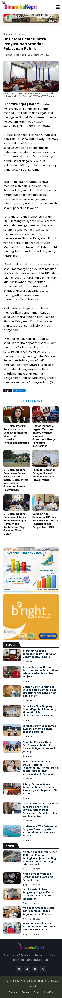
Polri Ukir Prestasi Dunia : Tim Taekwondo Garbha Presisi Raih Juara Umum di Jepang (39, 747)
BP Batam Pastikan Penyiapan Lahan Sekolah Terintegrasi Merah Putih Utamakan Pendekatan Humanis (16, 434)
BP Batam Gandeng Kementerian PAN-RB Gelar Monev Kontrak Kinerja (39, 653)
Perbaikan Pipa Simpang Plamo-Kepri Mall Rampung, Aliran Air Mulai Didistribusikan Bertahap (39, 711)
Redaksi (26, 992)
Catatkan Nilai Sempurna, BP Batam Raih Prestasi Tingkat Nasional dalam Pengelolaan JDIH (45, 520)
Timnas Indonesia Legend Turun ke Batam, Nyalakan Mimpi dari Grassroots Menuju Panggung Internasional (44, 436)
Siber (36, 992)
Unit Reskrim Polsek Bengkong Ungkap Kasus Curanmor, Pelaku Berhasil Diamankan (38, 894)
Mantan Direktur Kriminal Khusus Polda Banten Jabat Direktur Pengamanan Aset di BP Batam (39, 691)
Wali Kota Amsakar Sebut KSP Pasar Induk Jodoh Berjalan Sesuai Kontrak (38, 911)
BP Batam (20, 33)
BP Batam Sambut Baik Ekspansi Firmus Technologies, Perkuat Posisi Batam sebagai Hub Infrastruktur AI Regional (40, 768)
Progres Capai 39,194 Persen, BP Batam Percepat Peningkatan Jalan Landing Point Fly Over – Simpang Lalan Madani (40, 858)
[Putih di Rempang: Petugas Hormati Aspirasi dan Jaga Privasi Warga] (45, 458)
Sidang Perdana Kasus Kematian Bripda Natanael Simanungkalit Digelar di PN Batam (39, 789)
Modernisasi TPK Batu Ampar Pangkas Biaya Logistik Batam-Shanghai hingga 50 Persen (40, 831)
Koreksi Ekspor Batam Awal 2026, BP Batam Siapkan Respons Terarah (39, 728)
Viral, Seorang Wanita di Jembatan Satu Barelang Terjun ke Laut (37, 876)
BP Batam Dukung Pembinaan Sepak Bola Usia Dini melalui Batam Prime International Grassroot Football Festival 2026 (15, 480)
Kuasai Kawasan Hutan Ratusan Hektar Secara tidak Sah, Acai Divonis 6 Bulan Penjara (40, 672)
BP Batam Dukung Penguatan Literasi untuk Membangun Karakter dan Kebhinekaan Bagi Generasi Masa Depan (14, 524)
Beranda (8, 33)
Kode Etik (48, 992)
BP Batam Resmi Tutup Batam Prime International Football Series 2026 (39, 926)
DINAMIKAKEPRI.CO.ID (35, 981)
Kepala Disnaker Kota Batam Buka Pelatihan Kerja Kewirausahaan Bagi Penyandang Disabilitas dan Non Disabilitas (40, 810)
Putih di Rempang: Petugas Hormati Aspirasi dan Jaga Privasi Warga (43, 475)
